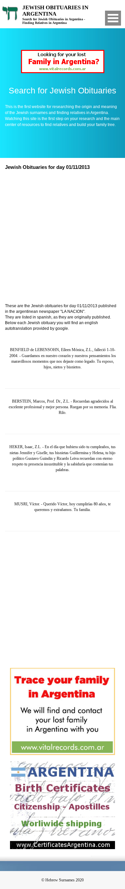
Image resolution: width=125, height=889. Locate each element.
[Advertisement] (62, 237)
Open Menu (113, 18)
